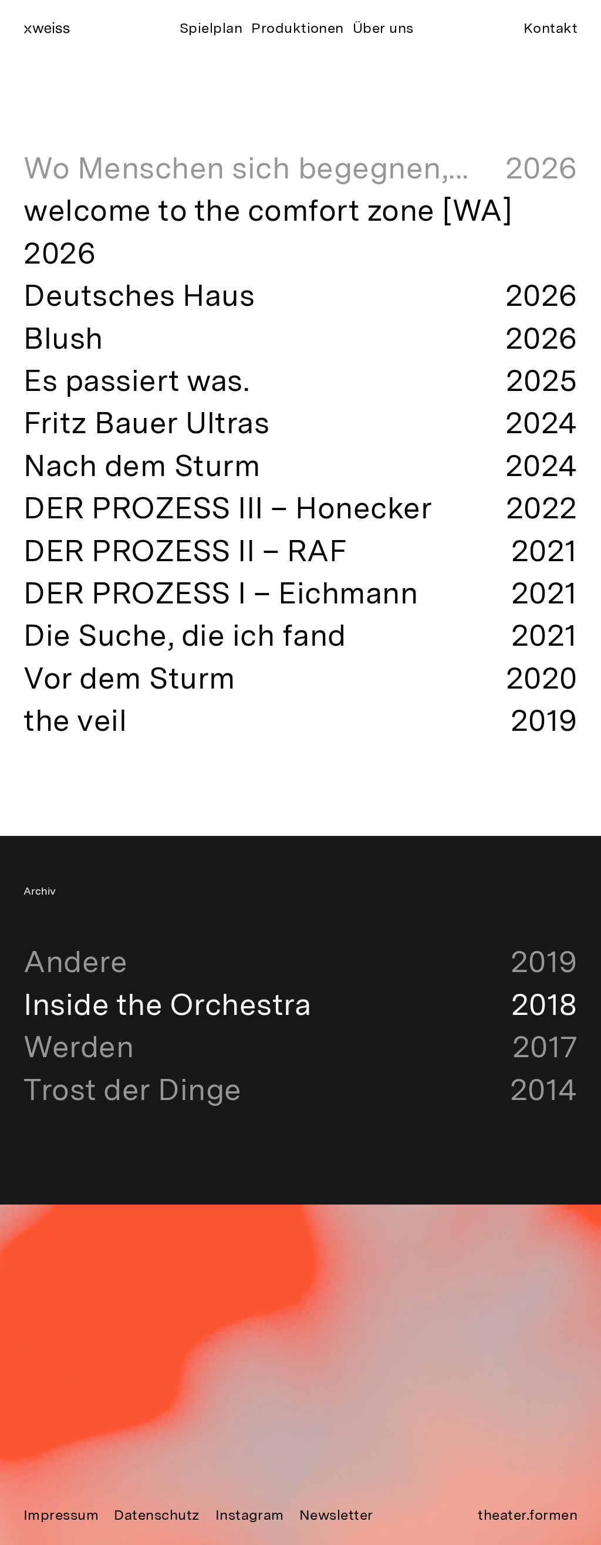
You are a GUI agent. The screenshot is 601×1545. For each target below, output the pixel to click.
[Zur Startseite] (46, 28)
